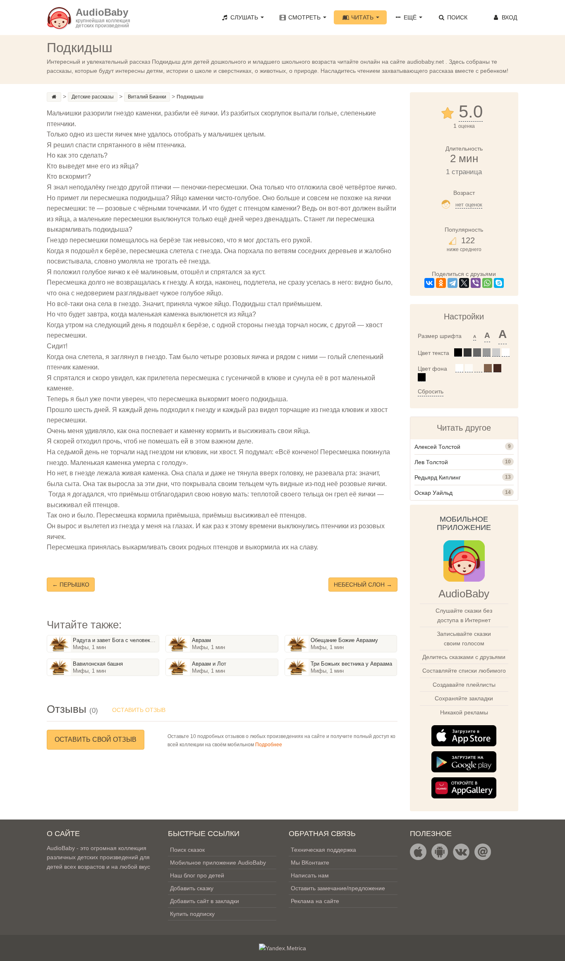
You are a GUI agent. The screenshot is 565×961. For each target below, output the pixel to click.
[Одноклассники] (441, 283)
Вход (508, 17)
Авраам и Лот (209, 664)
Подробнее (268, 745)
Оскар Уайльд (433, 492)
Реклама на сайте (315, 901)
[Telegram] (452, 283)
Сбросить (430, 391)
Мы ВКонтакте (310, 862)
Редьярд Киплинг (437, 477)
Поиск (456, 17)
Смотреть (304, 17)
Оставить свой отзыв (95, 739)
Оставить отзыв (138, 710)
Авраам (201, 640)
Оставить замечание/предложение (338, 888)
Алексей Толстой (437, 446)
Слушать (244, 17)
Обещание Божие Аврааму (344, 640)
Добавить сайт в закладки (204, 901)
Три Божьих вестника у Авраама (351, 664)
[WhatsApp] (487, 283)
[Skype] (499, 283)
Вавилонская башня (98, 664)
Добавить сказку (191, 888)
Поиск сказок (187, 849)
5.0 (471, 111)
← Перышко (70, 584)
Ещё (410, 17)
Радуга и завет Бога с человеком (115, 640)
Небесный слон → (363, 584)
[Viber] (476, 283)
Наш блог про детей (197, 875)
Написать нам (310, 875)
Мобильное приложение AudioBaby (218, 862)
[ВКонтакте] (429, 283)
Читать (362, 17)
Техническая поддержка (323, 849)
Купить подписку (192, 914)
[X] (464, 283)
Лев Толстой (431, 462)
